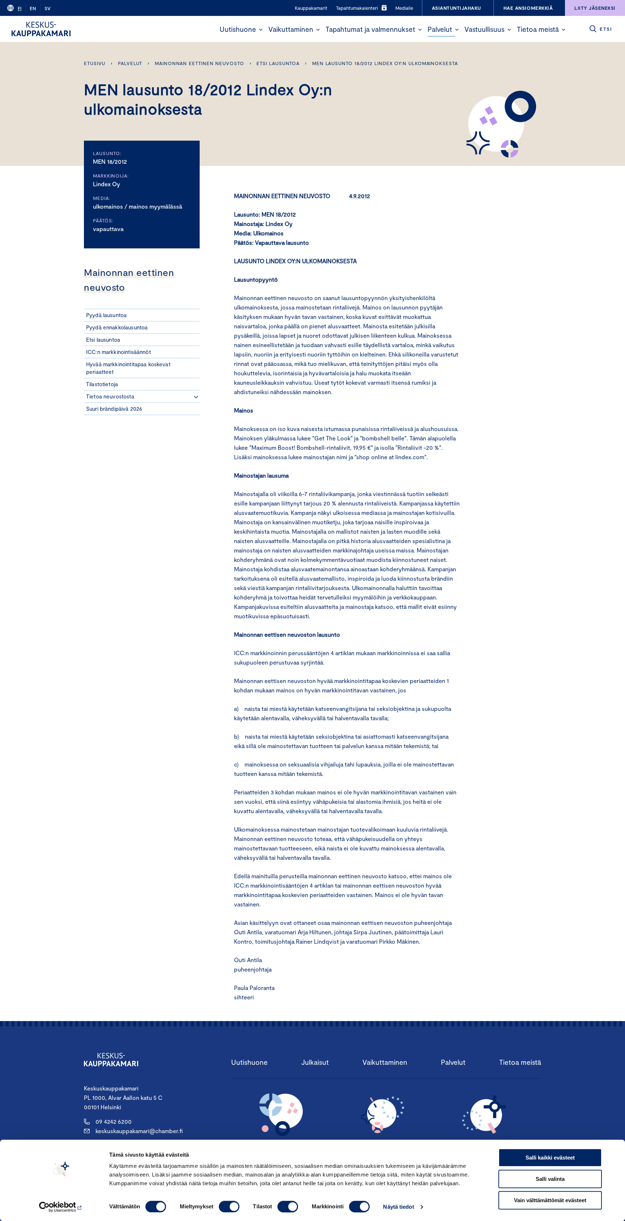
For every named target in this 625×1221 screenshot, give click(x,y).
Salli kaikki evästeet (550, 1157)
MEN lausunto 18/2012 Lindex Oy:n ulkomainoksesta (385, 63)
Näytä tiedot (398, 1207)
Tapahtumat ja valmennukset (370, 29)
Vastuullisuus (484, 29)
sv (47, 8)
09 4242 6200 (113, 1121)
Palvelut (440, 29)
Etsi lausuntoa (277, 63)
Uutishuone (238, 29)
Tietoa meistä (538, 29)
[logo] (41, 29)
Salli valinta (550, 1179)
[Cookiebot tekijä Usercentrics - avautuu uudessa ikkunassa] (61, 1206)
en (33, 8)
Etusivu (94, 63)
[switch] (229, 1206)
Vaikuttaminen (290, 29)
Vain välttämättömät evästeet (550, 1200)
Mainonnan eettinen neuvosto (199, 63)
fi (19, 8)
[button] (260, 30)
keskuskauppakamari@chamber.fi (139, 1130)
